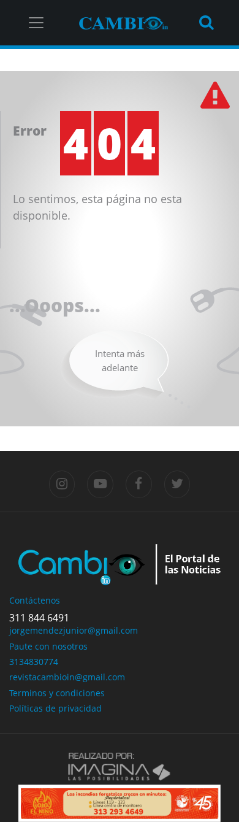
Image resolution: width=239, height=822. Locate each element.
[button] (33, 803)
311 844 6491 (39, 617)
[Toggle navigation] (36, 22)
